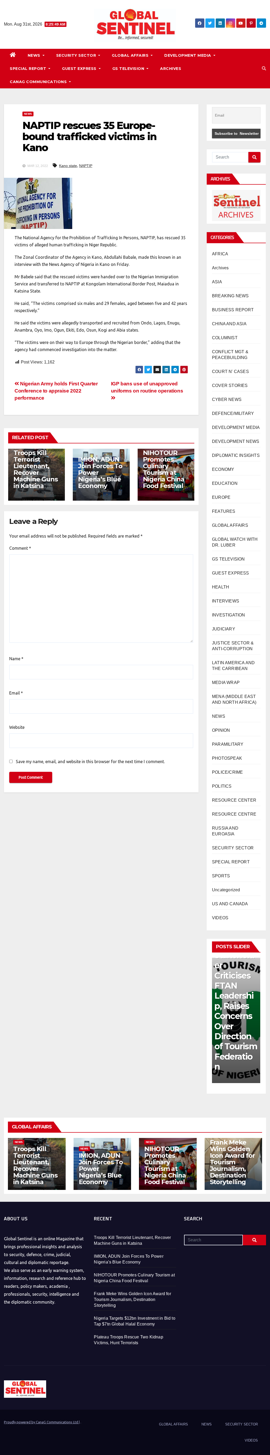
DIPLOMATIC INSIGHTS (236, 455)
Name (16, 658)
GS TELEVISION (129, 68)
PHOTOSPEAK (227, 758)
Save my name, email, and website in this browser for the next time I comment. (90, 761)
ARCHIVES (170, 68)
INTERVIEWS (225, 601)
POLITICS (222, 786)
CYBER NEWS (227, 399)
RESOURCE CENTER (234, 800)
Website (17, 727)
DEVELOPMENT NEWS (235, 441)
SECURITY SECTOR (76, 55)
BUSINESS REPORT (233, 310)
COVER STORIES (230, 385)
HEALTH (220, 587)
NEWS (35, 55)
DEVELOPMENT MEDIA (188, 55)
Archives (220, 268)
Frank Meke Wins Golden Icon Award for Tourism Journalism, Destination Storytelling (232, 1162)
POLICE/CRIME (227, 772)
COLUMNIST (225, 338)
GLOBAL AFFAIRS (131, 55)
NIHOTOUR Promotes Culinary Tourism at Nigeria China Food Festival (163, 469)
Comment (20, 548)
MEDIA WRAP (226, 682)
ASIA (217, 282)
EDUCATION (225, 483)
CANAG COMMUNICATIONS (39, 81)
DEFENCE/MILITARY (233, 413)
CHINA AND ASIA (229, 324)
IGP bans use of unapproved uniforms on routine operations (147, 387)
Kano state (68, 166)
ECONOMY (223, 469)
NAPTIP (85, 166)
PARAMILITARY (227, 744)
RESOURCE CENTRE (234, 814)
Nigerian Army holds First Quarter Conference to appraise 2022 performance (56, 391)
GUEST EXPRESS (80, 68)
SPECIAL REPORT (28, 68)
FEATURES (223, 511)
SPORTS (221, 876)
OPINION (221, 730)
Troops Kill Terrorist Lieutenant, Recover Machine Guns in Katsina (35, 469)
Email (16, 693)
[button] (264, 68)
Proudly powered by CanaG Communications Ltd (41, 1422)
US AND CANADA (230, 904)
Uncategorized (226, 890)
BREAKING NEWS (230, 296)
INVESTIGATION (228, 615)
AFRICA (220, 254)
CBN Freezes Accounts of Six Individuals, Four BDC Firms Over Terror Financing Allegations (236, 1011)
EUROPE (221, 497)
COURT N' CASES (230, 371)
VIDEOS (220, 918)
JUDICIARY (223, 629)
